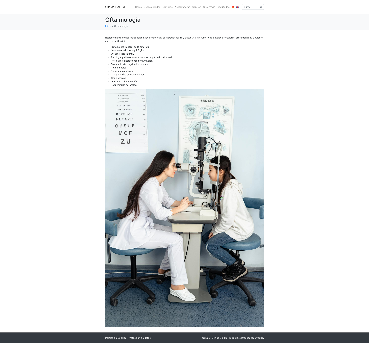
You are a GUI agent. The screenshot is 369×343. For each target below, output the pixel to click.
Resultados (223, 6)
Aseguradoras (182, 6)
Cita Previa (209, 6)
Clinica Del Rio (115, 7)
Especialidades (152, 6)
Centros (196, 6)
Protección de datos (139, 337)
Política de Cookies (115, 337)
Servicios (168, 6)
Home (138, 6)
